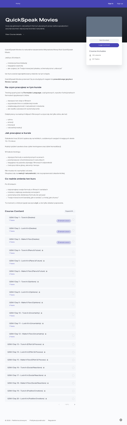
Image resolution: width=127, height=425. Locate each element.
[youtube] (121, 420)
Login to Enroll (104, 45)
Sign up (120, 3)
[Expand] (7, 219)
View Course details (13, 34)
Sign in (110, 3)
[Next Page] (74, 404)
